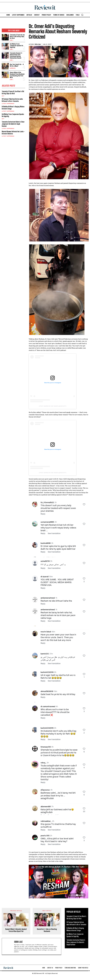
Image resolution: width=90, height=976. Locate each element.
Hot (11, 40)
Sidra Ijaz (38, 44)
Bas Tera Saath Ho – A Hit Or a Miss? (17, 65)
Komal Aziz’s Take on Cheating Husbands (47, 930)
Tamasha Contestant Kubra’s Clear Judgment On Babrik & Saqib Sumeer (13, 124)
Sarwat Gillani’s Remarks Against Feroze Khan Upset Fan (16, 930)
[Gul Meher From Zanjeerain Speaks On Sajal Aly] (5, 46)
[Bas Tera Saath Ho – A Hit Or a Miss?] (5, 66)
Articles (12, 68)
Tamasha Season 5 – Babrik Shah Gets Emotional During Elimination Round (16, 55)
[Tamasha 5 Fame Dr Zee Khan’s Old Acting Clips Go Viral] (5, 37)
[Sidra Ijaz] (8, 946)
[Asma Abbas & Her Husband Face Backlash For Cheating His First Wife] (5, 75)
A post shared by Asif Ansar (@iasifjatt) (52, 406)
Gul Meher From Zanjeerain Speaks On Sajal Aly (16, 45)
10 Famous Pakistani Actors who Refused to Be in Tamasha (12, 100)
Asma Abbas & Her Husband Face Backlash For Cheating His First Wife (17, 74)
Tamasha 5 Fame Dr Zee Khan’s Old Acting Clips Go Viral (17, 36)
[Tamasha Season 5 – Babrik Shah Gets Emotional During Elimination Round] (5, 55)
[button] (82, 15)
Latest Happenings (8, 103)
